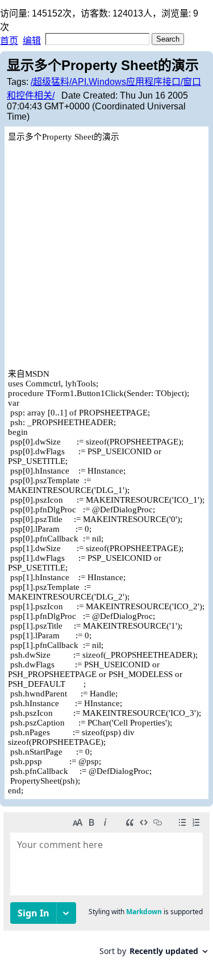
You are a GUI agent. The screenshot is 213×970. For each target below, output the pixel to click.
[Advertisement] (106, 254)
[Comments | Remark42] (106, 888)
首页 (9, 41)
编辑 (32, 41)
